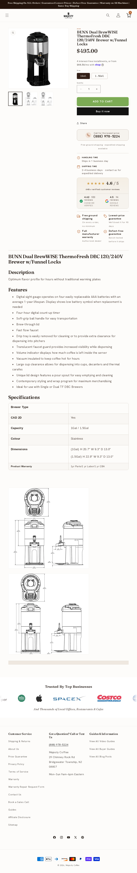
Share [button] (83, 123)
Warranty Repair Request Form (26, 786)
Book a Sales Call (18, 802)
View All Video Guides (102, 741)
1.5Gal (99, 75)
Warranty (13, 779)
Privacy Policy (16, 764)
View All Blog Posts (100, 756)
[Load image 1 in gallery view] (15, 99)
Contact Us (14, 794)
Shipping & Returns (19, 741)
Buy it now (103, 111)
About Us (13, 748)
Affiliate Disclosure (19, 817)
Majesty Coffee (73, 865)
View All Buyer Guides (102, 748)
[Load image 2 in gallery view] (31, 99)
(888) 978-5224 (58, 744)
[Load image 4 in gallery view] (46, 99)
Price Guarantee (17, 756)
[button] (7, 15)
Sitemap (13, 824)
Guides (12, 809)
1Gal (83, 75)
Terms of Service (18, 771)
